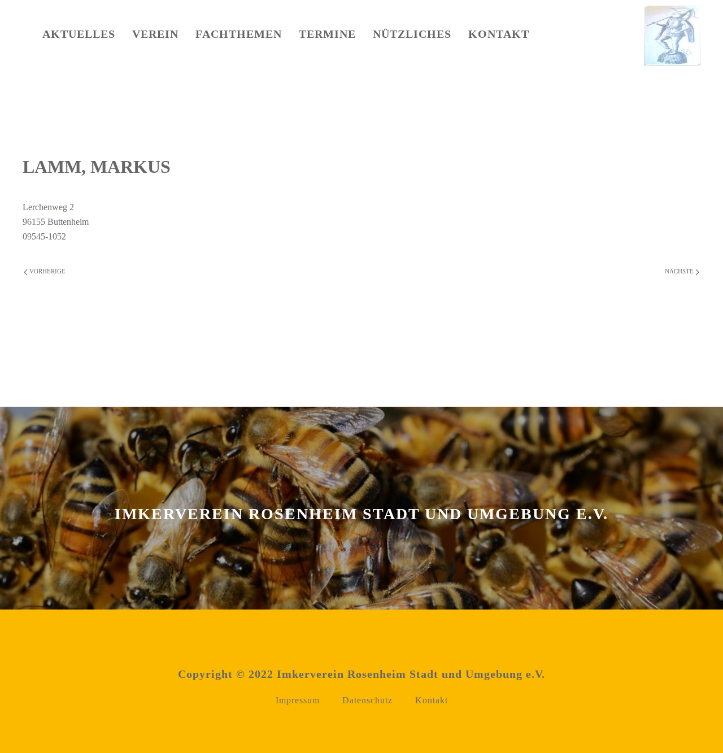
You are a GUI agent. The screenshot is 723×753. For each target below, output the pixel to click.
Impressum (298, 700)
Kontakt (498, 34)
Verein (155, 34)
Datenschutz (367, 700)
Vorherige (47, 271)
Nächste (680, 271)
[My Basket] (568, 37)
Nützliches (412, 34)
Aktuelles (78, 34)
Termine (327, 34)
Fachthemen (238, 34)
